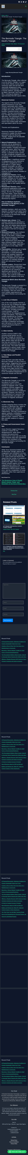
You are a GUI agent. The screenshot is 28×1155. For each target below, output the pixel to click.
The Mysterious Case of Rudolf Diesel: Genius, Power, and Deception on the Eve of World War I (14, 482)
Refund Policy (14, 1140)
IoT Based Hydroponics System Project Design (12, 526)
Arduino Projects (6, 529)
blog (12, 43)
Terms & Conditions (14, 1141)
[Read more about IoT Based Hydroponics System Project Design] (14, 514)
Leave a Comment (6, 43)
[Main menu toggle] (3, 6)
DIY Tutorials (16, 529)
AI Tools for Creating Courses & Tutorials (11, 761)
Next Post (14, 494)
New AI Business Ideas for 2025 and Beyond (12, 764)
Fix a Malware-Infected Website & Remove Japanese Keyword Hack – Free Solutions (13, 548)
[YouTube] (21, 2)
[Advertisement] (14, 574)
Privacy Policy (14, 1143)
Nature (15, 43)
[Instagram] (23, 2)
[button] (26, 6)
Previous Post (14, 490)
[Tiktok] (26, 2)
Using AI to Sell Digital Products (9, 916)
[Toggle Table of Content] (18, 49)
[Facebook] (19, 2)
